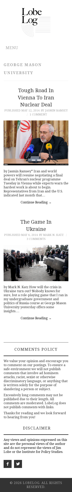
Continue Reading (36, 202)
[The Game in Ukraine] (36, 263)
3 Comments (36, 238)
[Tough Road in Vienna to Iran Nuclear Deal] (36, 142)
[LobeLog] (36, 22)
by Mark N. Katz (51, 234)
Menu (12, 47)
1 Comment (38, 114)
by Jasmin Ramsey (54, 110)
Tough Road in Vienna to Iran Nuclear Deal (36, 97)
